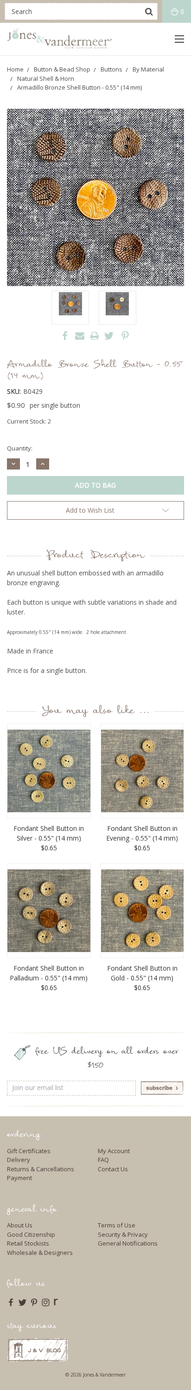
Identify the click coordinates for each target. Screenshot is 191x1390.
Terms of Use (116, 1225)
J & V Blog (38, 1350)
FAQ (103, 1159)
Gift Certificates (29, 1151)
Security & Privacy (123, 1234)
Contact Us (113, 1169)
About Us (19, 1225)
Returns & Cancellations (40, 1169)
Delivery (18, 1159)
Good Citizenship (31, 1234)
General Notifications (128, 1243)
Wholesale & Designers (40, 1252)
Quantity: (19, 448)
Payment (19, 1178)
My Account (114, 1151)
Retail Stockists (28, 1243)
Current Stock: (29, 421)
